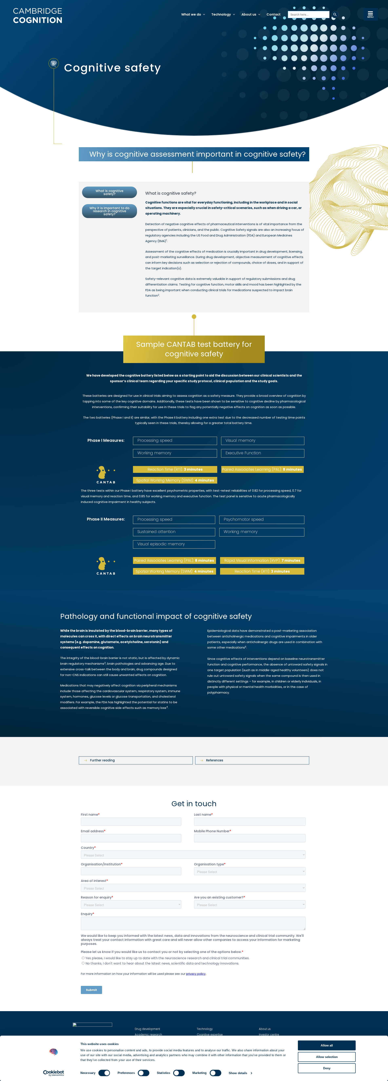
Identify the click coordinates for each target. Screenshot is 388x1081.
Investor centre (269, 1035)
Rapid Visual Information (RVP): (262, 560)
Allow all (327, 1045)
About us (265, 1029)
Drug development (147, 1029)
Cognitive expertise (210, 1035)
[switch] (143, 1073)
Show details (238, 1073)
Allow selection (327, 1057)
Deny (326, 1068)
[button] (203, 14)
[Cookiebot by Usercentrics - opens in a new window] (53, 1073)
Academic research (148, 1035)
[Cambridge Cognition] (37, 15)
